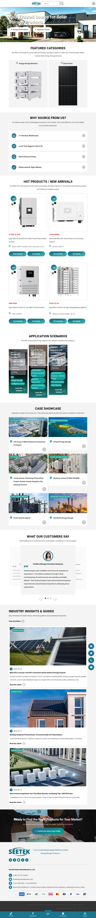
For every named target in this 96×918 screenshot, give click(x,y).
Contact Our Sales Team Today (48, 831)
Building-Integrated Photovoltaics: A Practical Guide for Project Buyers (36, 735)
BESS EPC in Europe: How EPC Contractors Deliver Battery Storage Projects (38, 673)
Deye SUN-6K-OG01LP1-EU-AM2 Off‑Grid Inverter (26, 307)
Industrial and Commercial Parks (56, 353)
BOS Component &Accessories (68, 63)
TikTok (11, 916)
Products (63, 916)
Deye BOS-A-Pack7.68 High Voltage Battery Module (67, 307)
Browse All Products (20, 27)
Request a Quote (43, 27)
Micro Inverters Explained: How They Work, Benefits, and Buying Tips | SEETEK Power (41, 794)
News (85, 916)
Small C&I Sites (37, 350)
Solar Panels (28, 63)
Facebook (33, 916)
